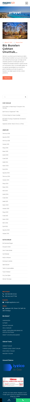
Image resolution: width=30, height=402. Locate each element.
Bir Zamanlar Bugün (8, 243)
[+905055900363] (23, 400)
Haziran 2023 (6, 208)
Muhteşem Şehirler (7, 261)
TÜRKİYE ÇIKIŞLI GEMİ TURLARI (11, 348)
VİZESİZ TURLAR (7, 346)
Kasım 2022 (5, 219)
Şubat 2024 (5, 194)
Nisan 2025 (5, 151)
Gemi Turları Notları (7, 250)
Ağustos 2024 (6, 172)
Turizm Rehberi (6, 271)
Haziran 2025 (6, 144)
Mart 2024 (5, 190)
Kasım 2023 (5, 205)
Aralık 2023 (5, 201)
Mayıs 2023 (5, 212)
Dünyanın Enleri (19, 42)
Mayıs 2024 (5, 183)
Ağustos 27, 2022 (8, 42)
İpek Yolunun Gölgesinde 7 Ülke (11, 111)
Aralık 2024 (5, 162)
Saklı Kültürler (6, 264)
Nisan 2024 (5, 187)
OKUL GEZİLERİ (7, 328)
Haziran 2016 (6, 233)
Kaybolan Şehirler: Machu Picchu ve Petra (13, 123)
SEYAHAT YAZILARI (8, 325)
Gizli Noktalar (6, 254)
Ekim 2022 (5, 222)
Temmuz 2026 (6, 133)
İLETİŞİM (5, 323)
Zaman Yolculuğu (7, 279)
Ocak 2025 (5, 158)
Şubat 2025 (5, 155)
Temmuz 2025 (6, 140)
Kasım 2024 (6, 165)
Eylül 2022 (5, 226)
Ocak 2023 (5, 215)
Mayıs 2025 (5, 147)
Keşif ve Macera (7, 257)
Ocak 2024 (5, 197)
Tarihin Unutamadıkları (8, 268)
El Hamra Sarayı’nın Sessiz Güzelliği (11, 115)
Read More (7, 78)
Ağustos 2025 (6, 137)
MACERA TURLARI (8, 353)
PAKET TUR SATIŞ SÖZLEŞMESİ (11, 335)
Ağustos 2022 (6, 230)
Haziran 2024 (6, 180)
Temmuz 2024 (6, 176)
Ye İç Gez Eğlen (7, 275)
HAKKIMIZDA (6, 320)
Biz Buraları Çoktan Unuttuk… (11, 49)
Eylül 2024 (5, 169)
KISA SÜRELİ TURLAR (9, 351)
